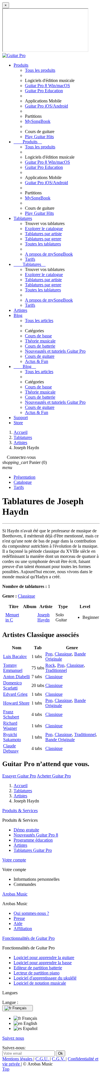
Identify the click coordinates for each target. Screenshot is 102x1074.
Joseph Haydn (43, 617)
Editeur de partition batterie (38, 967)
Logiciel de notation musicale (40, 983)
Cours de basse (38, 335)
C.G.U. (42, 1058)
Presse (19, 918)
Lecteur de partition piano (37, 972)
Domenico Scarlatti (12, 685)
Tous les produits (40, 70)
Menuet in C (12, 617)
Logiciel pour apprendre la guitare (44, 957)
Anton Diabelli (16, 676)
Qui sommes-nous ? (31, 913)
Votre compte (14, 859)
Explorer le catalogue (44, 228)
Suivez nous (13, 1038)
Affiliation (23, 928)
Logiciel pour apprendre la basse (43, 962)
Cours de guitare (39, 356)
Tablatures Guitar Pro (33, 850)
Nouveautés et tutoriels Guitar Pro (55, 351)
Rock (50, 665)
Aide (18, 923)
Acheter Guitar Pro (54, 776)
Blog (18, 315)
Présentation (24, 477)
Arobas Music (14, 894)
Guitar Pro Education (44, 90)
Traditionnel (56, 670)
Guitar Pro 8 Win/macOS (47, 85)
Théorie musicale (40, 341)
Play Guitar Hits (39, 136)
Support (21, 417)
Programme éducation (33, 840)
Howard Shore (16, 703)
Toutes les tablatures (43, 243)
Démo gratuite (26, 829)
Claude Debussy (11, 748)
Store (18, 422)
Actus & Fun (36, 361)
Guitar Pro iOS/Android (46, 106)
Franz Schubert (11, 714)
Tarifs (30, 259)
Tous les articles (39, 320)
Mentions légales (17, 1058)
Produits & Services (20, 810)
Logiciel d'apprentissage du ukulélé (45, 978)
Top (5, 1069)
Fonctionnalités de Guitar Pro (28, 938)
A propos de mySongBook (49, 254)
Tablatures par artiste (43, 233)
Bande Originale (60, 739)
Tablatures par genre (43, 238)
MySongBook (37, 121)
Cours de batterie (40, 346)
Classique (26, 596)
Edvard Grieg (15, 694)
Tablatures (23, 218)
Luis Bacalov (15, 656)
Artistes (20, 310)
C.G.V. (59, 1058)
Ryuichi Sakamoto (12, 737)
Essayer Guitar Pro (19, 776)
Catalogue (23, 482)
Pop (48, 653)
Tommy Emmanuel (12, 668)
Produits (21, 65)
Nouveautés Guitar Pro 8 (36, 835)
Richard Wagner (10, 726)
